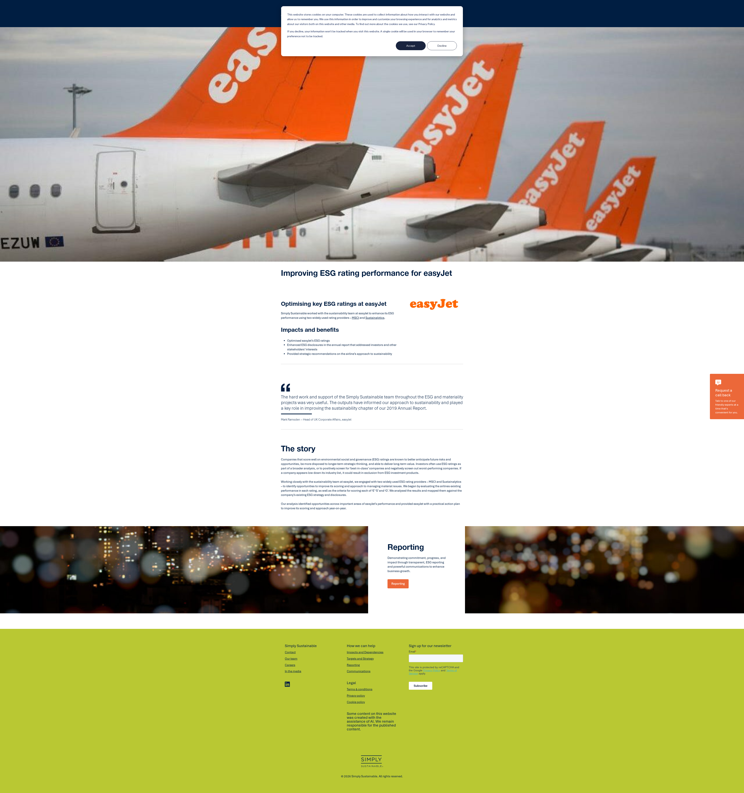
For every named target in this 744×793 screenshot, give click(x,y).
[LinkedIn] (287, 684)
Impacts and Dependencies (365, 652)
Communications (358, 671)
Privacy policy (356, 696)
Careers (290, 665)
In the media (293, 671)
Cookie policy (356, 702)
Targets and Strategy (360, 659)
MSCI (355, 318)
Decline (442, 45)
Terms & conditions (359, 689)
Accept (410, 45)
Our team (291, 659)
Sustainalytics (374, 318)
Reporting (398, 584)
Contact (290, 652)
